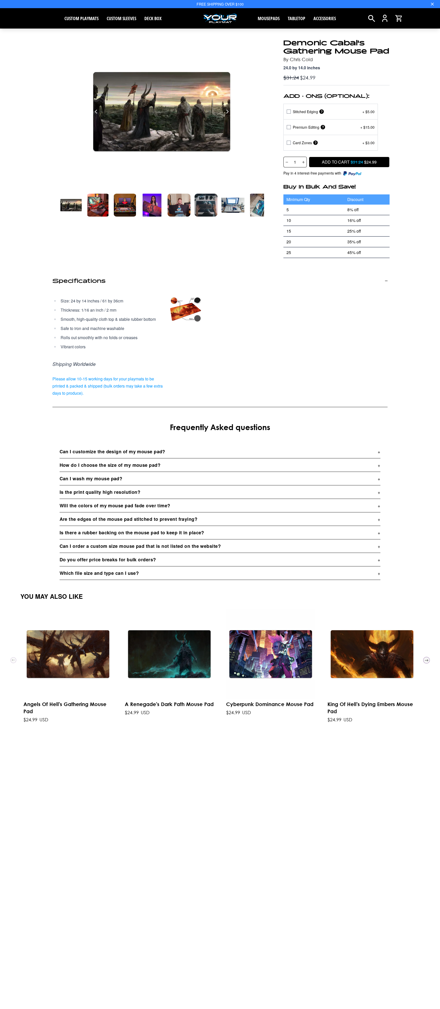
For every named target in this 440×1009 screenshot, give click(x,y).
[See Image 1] (98, 205)
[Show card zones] (315, 142)
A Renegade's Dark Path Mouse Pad (169, 704)
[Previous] (96, 111)
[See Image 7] (260, 205)
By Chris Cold (298, 59)
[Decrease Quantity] (286, 162)
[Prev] (13, 660)
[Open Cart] (399, 18)
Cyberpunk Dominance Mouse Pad (269, 704)
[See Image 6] (233, 205)
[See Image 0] (71, 205)
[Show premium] (322, 127)
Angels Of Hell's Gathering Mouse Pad (64, 707)
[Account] (385, 18)
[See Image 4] (179, 205)
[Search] (371, 18)
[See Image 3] (152, 205)
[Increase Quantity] (303, 162)
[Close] (432, 4)
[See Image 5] (206, 205)
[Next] (227, 111)
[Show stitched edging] (321, 111)
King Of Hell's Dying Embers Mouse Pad (370, 707)
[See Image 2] (125, 205)
